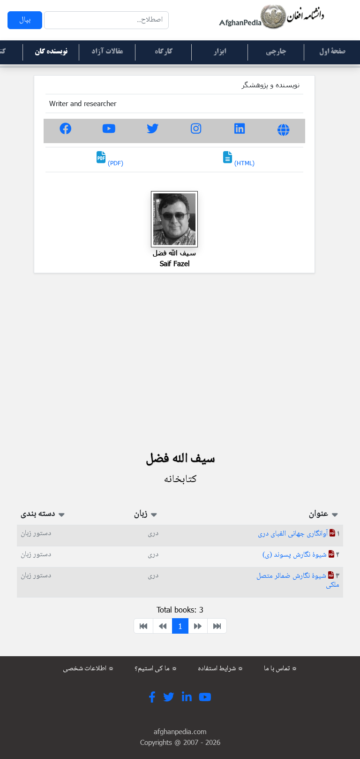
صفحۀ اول (332, 52)
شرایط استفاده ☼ (221, 669)
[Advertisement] (180, 361)
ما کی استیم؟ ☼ (156, 669)
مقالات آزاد (107, 52)
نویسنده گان (51, 52)
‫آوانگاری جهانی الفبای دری (294, 534)
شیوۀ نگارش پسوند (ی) (295, 555)
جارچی (276, 52)
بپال (24, 20)
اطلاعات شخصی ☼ (88, 669)
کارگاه (163, 52)
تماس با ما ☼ (281, 669)
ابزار (219, 52)
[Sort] (334, 513)
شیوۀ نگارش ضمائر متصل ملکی (297, 580)
